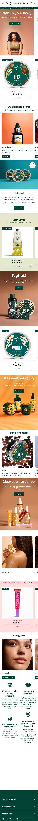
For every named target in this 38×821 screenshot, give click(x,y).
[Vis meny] (2, 3)
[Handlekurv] (35, 3)
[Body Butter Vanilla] (17, 345)
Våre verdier (7, 814)
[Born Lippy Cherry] (17, 603)
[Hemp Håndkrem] (17, 242)
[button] (17, 94)
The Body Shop (9, 799)
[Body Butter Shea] (17, 74)
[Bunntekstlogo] (9, 793)
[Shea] (17, 452)
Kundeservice (8, 806)
